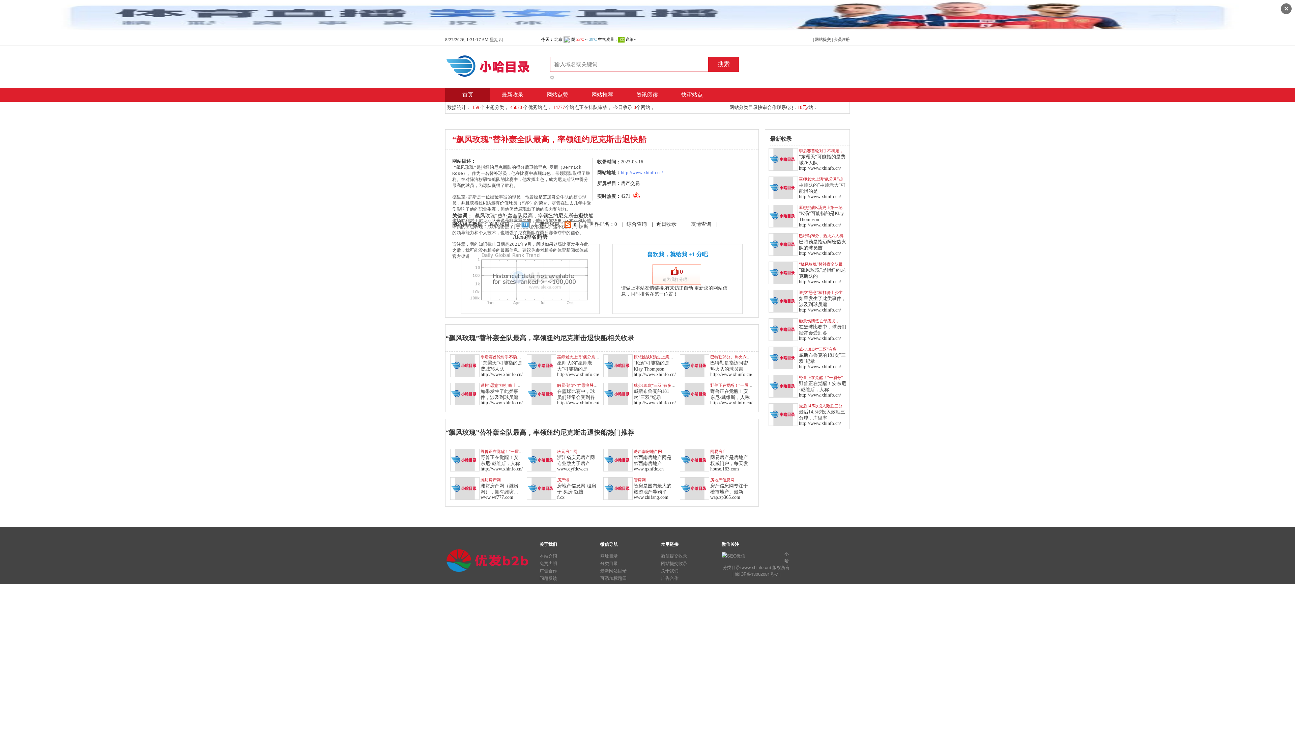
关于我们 (670, 570)
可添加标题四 (613, 578)
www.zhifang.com (651, 497)
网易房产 (718, 451)
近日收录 (666, 224)
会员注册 (842, 39)
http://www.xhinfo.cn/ (642, 172)
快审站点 (692, 95)
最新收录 (512, 95)
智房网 (640, 480)
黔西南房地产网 (648, 451)
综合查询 (637, 224)
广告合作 (548, 570)
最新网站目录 (613, 570)
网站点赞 (557, 95)
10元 (802, 107)
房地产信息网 (722, 480)
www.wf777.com (497, 497)
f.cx (561, 497)
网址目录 (609, 555)
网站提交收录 (674, 563)
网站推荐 (602, 95)
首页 (467, 95)
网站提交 (823, 39)
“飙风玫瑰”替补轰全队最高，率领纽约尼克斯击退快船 (533, 215)
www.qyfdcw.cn (572, 468)
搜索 (724, 64)
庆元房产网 (567, 451)
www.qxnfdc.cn (649, 468)
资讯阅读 (647, 95)
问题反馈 (548, 578)
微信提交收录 (674, 555)
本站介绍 (548, 555)
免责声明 (548, 563)
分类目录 (609, 563)
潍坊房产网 (491, 480)
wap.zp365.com (725, 497)
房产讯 (563, 480)
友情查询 (701, 224)
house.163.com (724, 468)
